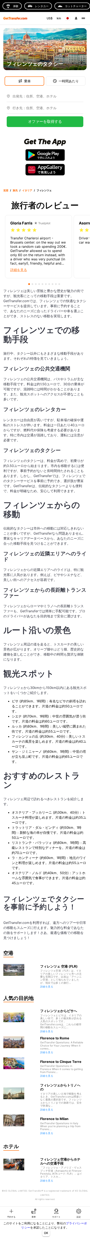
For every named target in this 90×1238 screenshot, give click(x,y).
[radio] (12, 230)
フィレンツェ (44, 190)
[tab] (11, 1213)
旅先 (15, 190)
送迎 (5, 190)
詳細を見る (46, 986)
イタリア (27, 190)
